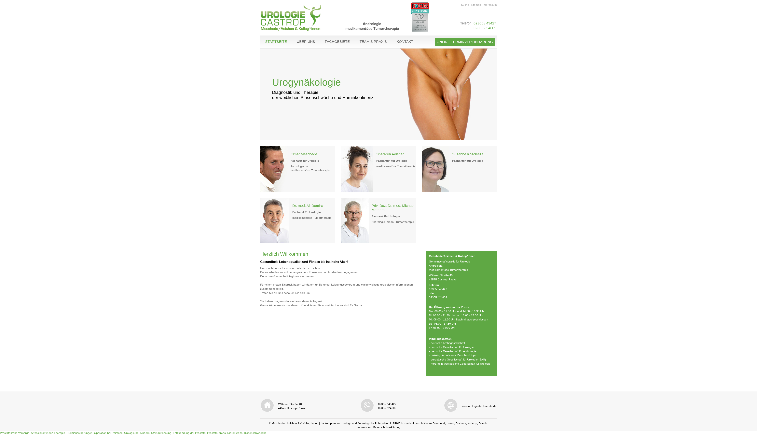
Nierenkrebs (234, 432)
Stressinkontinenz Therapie (48, 432)
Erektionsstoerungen (79, 432)
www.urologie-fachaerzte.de (479, 406)
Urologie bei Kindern (137, 432)
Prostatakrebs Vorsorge (14, 432)
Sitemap (476, 4)
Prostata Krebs (216, 432)
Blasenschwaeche (255, 432)
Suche (465, 4)
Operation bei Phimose (108, 432)
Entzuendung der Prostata (189, 432)
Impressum (490, 4)
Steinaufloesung (161, 432)
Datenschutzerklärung (386, 427)
